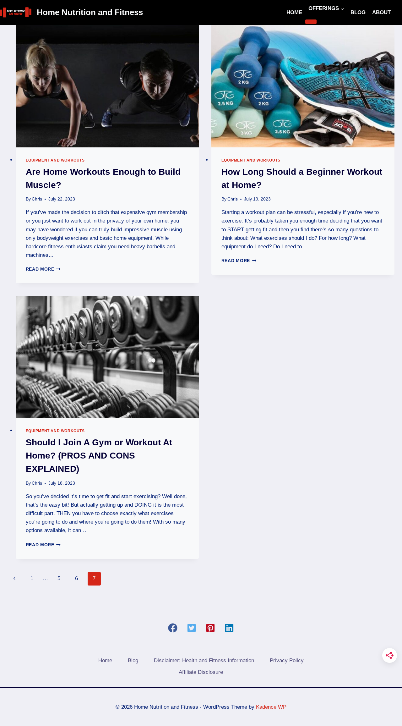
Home (294, 12)
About (381, 12)
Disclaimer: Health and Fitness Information (204, 660)
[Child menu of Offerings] (311, 21)
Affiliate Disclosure (201, 672)
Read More (43, 269)
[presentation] (107, 86)
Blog (358, 12)
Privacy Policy (287, 660)
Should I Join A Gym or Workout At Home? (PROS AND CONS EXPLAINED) (99, 455)
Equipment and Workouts (55, 160)
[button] (173, 628)
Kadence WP (271, 707)
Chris (37, 199)
